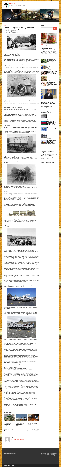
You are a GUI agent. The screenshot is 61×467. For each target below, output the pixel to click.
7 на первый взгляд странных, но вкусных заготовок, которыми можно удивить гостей (49, 47)
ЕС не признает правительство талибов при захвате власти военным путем (52, 129)
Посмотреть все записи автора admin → (18, 439)
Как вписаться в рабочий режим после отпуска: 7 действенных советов (52, 72)
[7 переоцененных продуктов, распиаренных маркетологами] (44, 68)
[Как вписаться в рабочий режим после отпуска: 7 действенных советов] (44, 74)
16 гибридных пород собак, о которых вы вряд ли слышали (52, 77)
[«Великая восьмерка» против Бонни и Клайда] (33, 421)
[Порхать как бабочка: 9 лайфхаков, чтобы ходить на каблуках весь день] (44, 85)
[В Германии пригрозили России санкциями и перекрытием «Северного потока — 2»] (44, 143)
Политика (42, 99)
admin (9, 32)
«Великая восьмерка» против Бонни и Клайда (32, 423)
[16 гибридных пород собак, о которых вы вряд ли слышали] (44, 80)
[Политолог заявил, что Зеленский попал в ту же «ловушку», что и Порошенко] (49, 98)
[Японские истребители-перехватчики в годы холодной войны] (21, 421)
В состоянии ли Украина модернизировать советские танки (8, 423)
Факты (42, 44)
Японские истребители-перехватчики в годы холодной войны (20, 423)
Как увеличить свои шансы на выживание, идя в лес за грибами (51, 60)
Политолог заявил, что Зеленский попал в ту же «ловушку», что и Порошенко (48, 102)
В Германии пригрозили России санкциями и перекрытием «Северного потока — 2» (52, 142)
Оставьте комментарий (14, 32)
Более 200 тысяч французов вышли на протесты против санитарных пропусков (51, 136)
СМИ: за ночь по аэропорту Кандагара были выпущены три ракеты (51, 116)
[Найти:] (49, 28)
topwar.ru (9, 407)
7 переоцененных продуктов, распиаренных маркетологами (50, 66)
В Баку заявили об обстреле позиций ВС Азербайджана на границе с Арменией (51, 123)
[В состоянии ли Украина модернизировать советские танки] (9, 421)
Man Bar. (13, 4)
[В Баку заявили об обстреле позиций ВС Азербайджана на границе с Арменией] (44, 124)
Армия (5, 25)
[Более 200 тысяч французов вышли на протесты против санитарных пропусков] (44, 137)
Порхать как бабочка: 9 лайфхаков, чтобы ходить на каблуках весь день (52, 84)
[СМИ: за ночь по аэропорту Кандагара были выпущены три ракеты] (44, 118)
